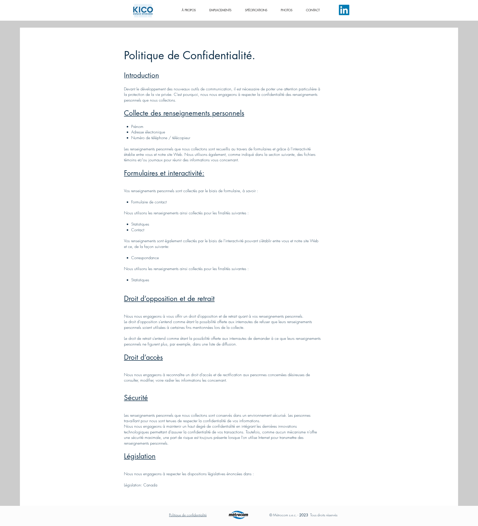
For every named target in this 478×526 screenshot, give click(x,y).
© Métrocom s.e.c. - (284, 515)
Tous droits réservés (318, 515)
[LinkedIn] (344, 10)
